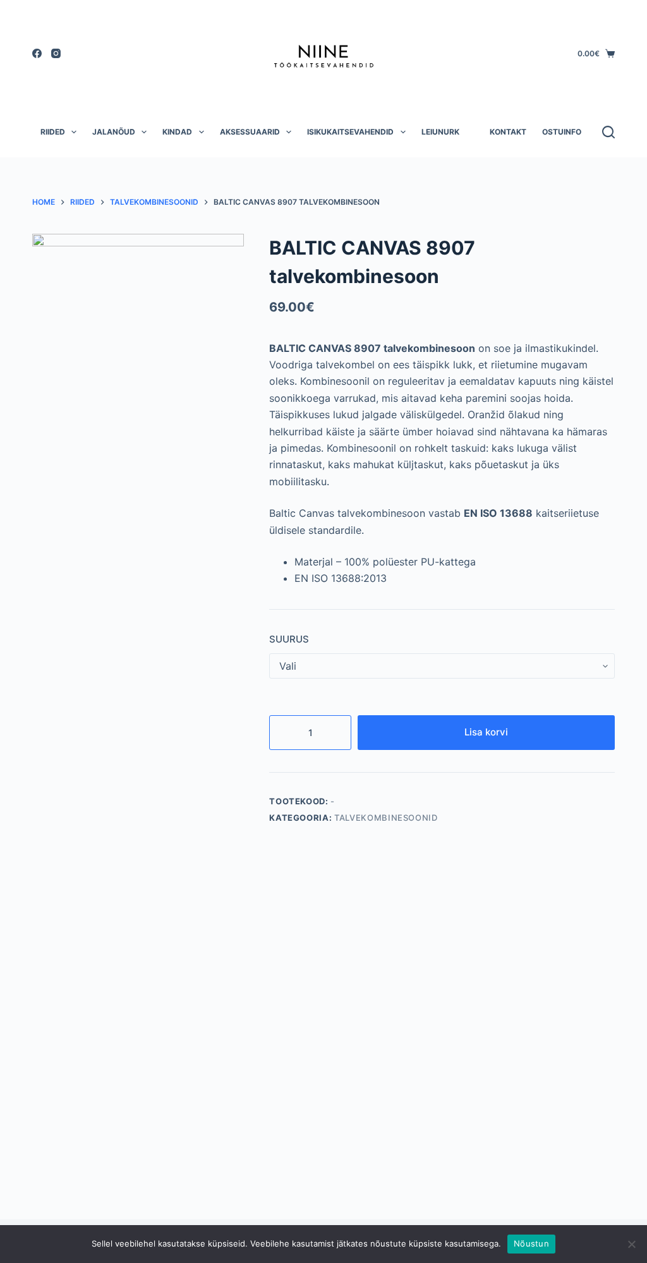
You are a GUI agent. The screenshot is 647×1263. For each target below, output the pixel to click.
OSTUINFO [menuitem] (561, 131)
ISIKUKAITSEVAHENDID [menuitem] (350, 131)
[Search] (608, 132)
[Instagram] (56, 53)
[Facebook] (37, 53)
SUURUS (289, 639)
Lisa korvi (486, 732)
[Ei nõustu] (631, 1244)
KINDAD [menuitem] (177, 131)
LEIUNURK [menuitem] (440, 131)
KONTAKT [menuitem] (508, 131)
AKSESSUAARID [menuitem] (250, 131)
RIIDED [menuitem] (52, 131)
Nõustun (531, 1243)
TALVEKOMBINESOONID (386, 818)
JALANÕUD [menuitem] (113, 131)
